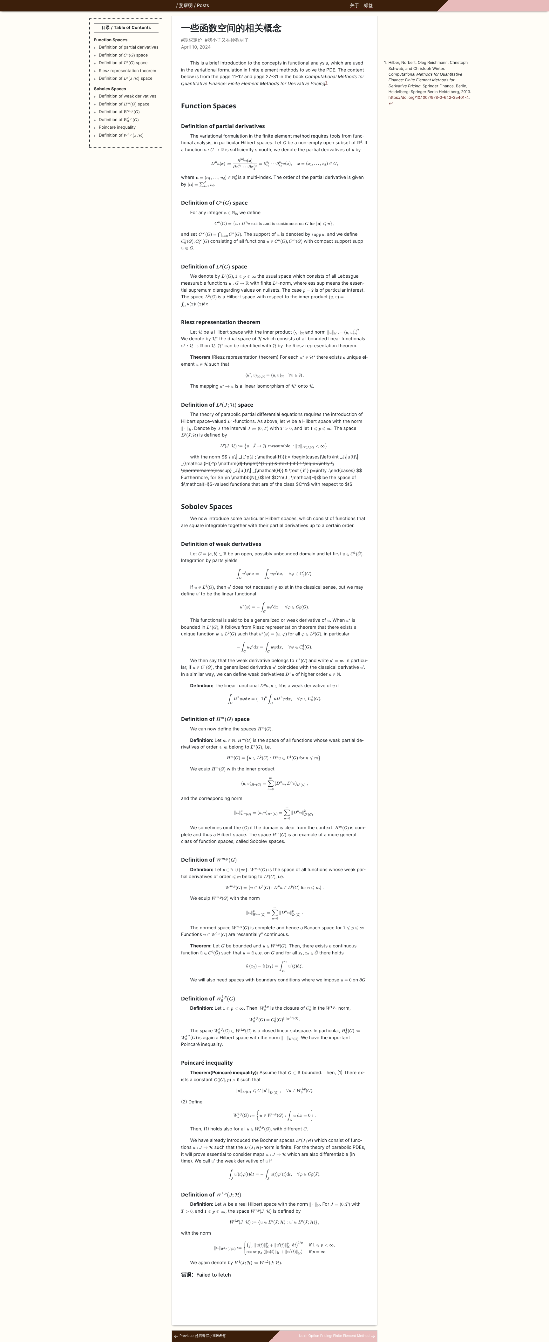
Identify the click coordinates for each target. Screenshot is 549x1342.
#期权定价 (191, 40)
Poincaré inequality (117, 127)
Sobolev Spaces (110, 89)
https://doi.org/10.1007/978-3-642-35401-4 (429, 97)
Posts (203, 5)
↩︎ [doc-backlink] (391, 103)
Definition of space (123, 55)
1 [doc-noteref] (326, 82)
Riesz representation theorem (127, 70)
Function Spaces (110, 40)
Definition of (119, 111)
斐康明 (186, 5)
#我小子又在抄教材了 (227, 40)
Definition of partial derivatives (128, 47)
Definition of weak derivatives (127, 96)
